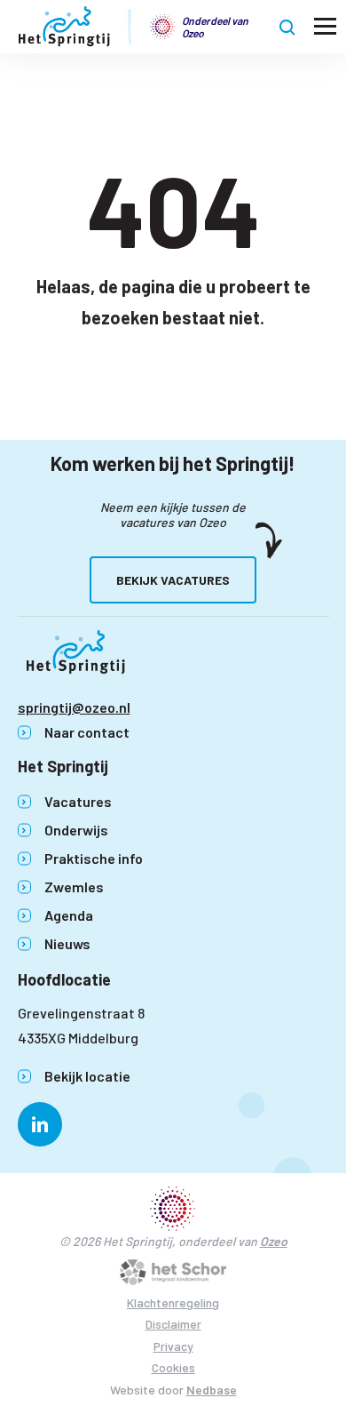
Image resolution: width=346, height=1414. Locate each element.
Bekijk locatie (87, 1075)
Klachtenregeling (173, 1302)
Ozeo (273, 1241)
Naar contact (87, 731)
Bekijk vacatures (173, 579)
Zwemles (74, 886)
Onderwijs (76, 829)
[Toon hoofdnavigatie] (325, 27)
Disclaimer (173, 1323)
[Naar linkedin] (40, 1124)
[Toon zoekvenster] (287, 26)
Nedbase (211, 1389)
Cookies (173, 1367)
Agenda (68, 915)
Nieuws (67, 943)
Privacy (173, 1346)
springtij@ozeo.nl (74, 707)
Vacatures (78, 801)
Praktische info (93, 858)
